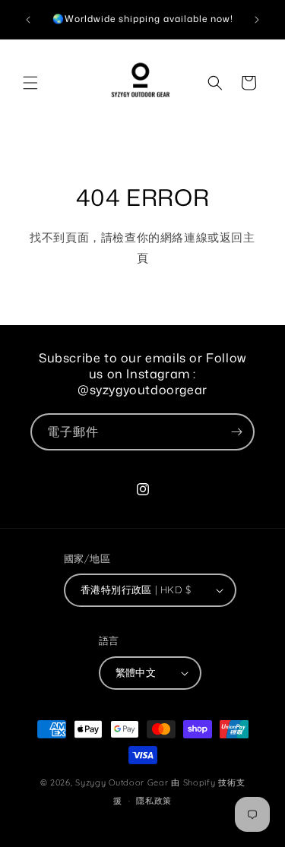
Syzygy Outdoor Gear (121, 782)
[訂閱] (236, 431)
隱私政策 (154, 800)
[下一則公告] (257, 19)
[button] (30, 83)
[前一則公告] (28, 19)
